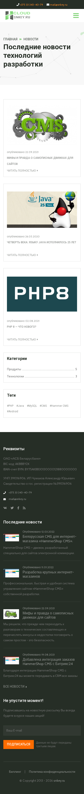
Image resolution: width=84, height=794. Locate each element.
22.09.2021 (32, 152)
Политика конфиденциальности (52, 772)
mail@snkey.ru (58, 4)
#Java (20, 405)
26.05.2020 (32, 236)
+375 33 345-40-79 (31, 4)
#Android (12, 411)
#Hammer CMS (59, 405)
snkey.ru (59, 781)
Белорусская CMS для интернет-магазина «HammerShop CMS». (49, 538)
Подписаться (18, 744)
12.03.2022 (47, 531)
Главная (10, 39)
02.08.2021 (32, 321)
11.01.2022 (47, 567)
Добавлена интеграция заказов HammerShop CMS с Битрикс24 (49, 661)
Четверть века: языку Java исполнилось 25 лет (41, 242)
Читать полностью (21, 170)
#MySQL (32, 405)
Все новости (14, 686)
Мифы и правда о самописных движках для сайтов (48, 615)
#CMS (43, 405)
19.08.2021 (48, 654)
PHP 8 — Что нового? (21, 326)
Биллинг (15, 772)
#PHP (10, 405)
